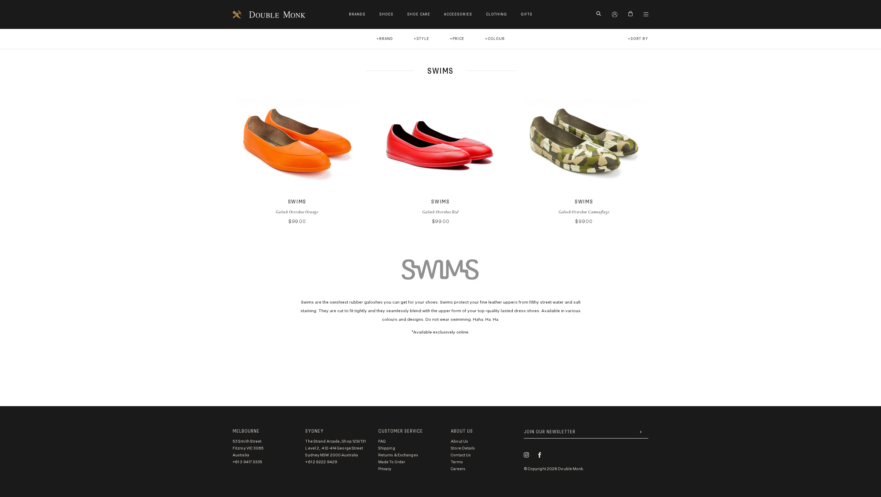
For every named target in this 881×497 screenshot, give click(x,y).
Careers (458, 469)
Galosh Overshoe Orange (297, 211)
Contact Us (461, 455)
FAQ (382, 441)
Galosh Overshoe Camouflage (584, 211)
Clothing (496, 14)
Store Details (463, 448)
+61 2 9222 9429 (321, 462)
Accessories (458, 14)
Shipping (386, 448)
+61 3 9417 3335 (248, 462)
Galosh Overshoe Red (440, 211)
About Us (459, 441)
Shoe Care (418, 14)
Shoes (386, 14)
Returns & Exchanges (398, 455)
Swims (297, 202)
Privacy (385, 469)
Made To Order (391, 462)
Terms (457, 462)
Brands (357, 14)
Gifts (526, 14)
